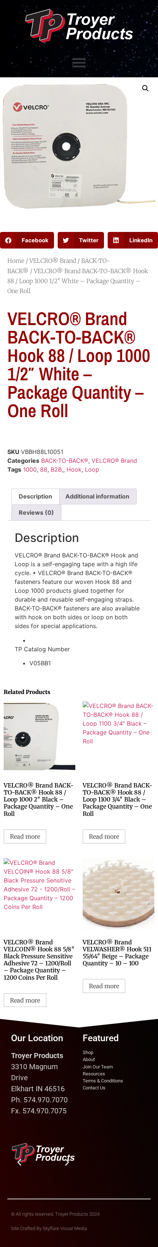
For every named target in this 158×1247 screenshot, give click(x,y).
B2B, (57, 469)
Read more (25, 836)
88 (43, 469)
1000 (30, 469)
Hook (74, 469)
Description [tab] (35, 496)
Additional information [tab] (97, 496)
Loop (92, 469)
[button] (79, 63)
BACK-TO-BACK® (64, 460)
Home (15, 260)
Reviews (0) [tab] (36, 512)
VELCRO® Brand (52, 260)
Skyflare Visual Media (65, 1228)
